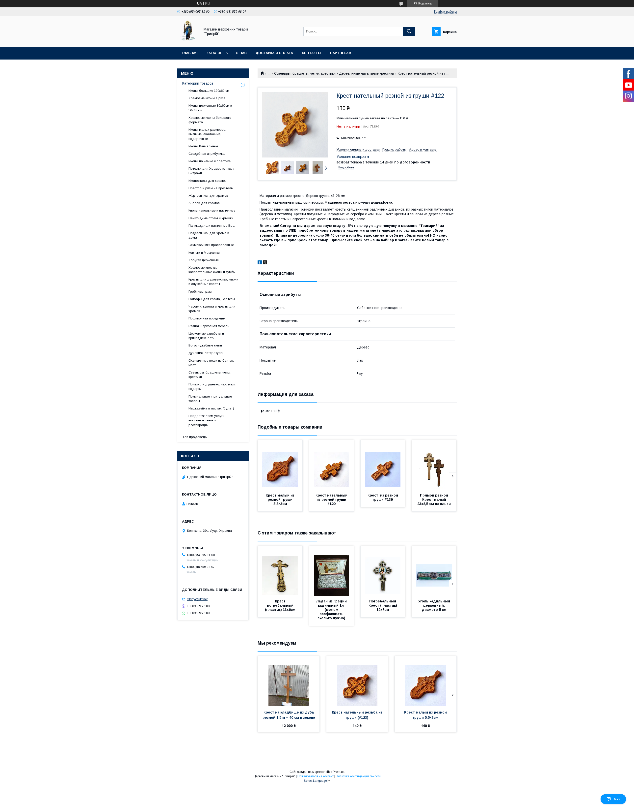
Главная (190, 53)
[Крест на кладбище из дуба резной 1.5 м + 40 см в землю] (288, 681)
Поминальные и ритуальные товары (210, 399)
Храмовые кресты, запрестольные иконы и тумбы (212, 270)
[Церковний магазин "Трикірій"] (187, 40)
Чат (617, 799)
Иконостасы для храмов (207, 181)
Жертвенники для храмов (208, 195)
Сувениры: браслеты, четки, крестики (305, 73)
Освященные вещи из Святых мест (211, 363)
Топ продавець (194, 437)
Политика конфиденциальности (358, 776)
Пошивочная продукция (207, 318)
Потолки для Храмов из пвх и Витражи (211, 171)
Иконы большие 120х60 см (208, 91)
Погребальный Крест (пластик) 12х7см (383, 605)
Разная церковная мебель (208, 326)
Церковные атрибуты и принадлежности (206, 336)
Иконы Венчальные (203, 146)
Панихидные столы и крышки (210, 218)
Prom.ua (338, 772)
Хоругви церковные (203, 260)
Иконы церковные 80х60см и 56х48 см (210, 108)
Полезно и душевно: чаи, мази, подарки (212, 386)
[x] (265, 263)
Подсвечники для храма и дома (208, 235)
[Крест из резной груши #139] (383, 465)
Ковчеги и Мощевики (204, 252)
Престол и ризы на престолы (210, 188)
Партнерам (340, 53)
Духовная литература (205, 353)
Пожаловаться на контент (315, 776)
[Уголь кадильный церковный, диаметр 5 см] (434, 571)
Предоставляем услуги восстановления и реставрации (206, 420)
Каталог (214, 53)
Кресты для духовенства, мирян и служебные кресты (213, 282)
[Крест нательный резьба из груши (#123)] (357, 681)
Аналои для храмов (204, 203)
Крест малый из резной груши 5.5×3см (280, 499)
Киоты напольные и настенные (211, 210)
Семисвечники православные (211, 245)
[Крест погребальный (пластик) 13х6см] (280, 571)
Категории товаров (197, 83)
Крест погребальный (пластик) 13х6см (280, 605)
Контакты (311, 53)
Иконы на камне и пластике (209, 161)
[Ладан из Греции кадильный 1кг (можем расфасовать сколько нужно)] (331, 571)
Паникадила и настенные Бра (211, 225)
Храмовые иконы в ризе (206, 98)
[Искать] (409, 31)
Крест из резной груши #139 (383, 497)
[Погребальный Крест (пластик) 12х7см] (383, 571)
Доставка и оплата (274, 53)
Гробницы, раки (200, 291)
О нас (241, 53)
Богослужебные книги (205, 345)
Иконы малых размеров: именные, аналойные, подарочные (207, 134)
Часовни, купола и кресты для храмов (211, 309)
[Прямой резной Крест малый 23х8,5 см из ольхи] (434, 465)
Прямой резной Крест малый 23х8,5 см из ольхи (434, 499)
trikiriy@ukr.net (197, 599)
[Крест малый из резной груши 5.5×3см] (280, 465)
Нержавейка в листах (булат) (211, 408)
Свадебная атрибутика (206, 154)
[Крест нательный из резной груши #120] (331, 465)
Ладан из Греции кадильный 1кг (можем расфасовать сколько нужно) (332, 609)
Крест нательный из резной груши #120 (332, 499)
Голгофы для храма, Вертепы (211, 299)
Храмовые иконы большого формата (209, 120)
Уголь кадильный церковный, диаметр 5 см (434, 605)
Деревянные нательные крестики (366, 73)
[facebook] (260, 263)
